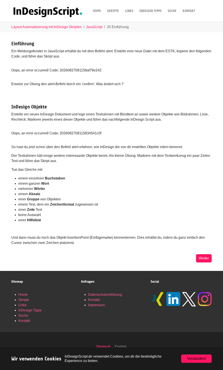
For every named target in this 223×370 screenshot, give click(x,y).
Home (23, 294)
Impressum (96, 305)
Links (22, 305)
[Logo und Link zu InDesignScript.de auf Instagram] (205, 299)
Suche (23, 315)
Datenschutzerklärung (105, 294)
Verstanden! (196, 358)
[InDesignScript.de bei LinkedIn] (173, 299)
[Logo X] (189, 299)
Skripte (23, 300)
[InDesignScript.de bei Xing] (158, 299)
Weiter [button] (204, 258)
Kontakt (24, 321)
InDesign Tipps (30, 310)
